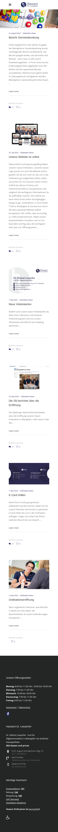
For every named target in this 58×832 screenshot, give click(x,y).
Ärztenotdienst (13, 788)
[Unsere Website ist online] (29, 134)
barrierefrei (34, 809)
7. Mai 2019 (13, 300)
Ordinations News (29, 33)
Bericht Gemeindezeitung (24, 37)
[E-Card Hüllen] (29, 473)
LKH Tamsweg (12, 799)
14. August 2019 (15, 33)
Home (24, 22)
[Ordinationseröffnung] (29, 574)
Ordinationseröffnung (21, 599)
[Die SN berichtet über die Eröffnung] (29, 378)
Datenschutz (24, 707)
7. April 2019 (13, 491)
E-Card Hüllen (17, 495)
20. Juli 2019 (13, 153)
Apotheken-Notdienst (16, 802)
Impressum (11, 707)
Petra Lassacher (17, 103)
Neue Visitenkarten (20, 304)
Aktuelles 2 (32, 22)
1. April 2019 (13, 595)
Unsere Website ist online (24, 156)
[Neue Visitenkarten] (29, 280)
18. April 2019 (14, 397)
